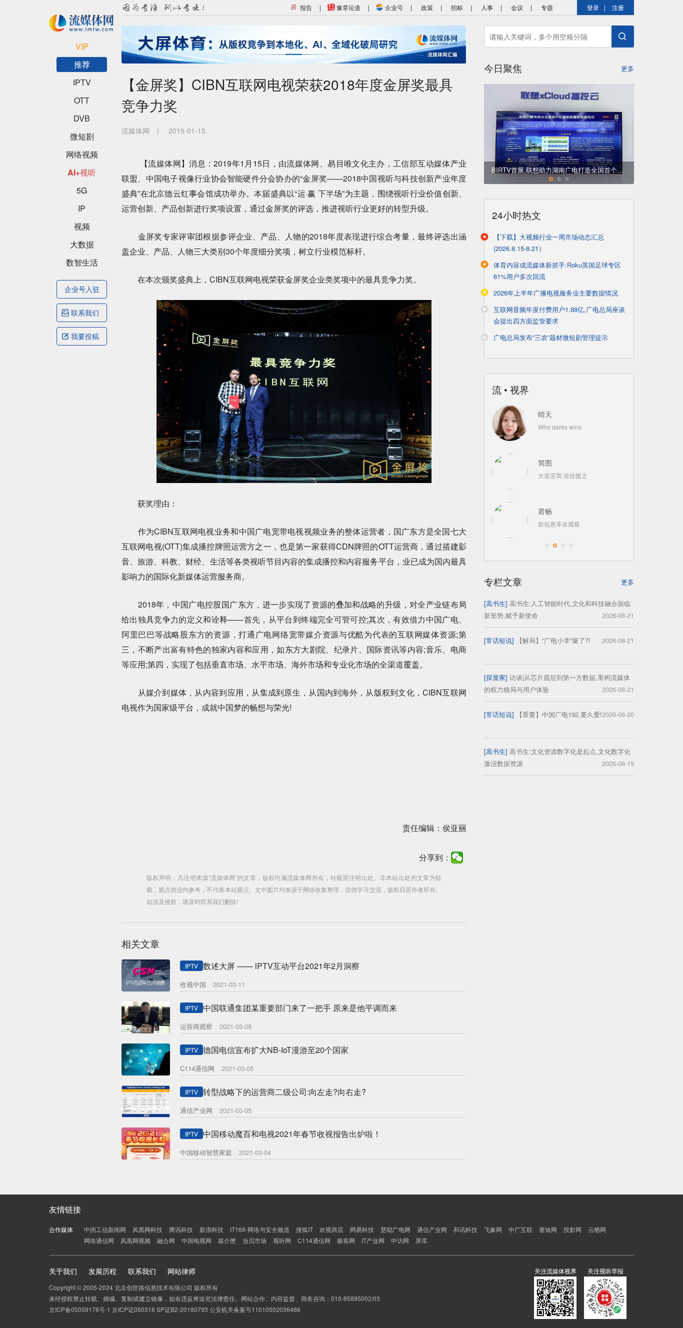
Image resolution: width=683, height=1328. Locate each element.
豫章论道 (347, 7)
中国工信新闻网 (105, 1229)
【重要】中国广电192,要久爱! (559, 714)
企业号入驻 (82, 289)
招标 (457, 7)
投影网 (573, 1229)
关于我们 (63, 1271)
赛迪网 (548, 1229)
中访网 (400, 1240)
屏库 (422, 1240)
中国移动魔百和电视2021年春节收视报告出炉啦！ (292, 1134)
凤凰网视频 (135, 1240)
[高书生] (496, 603)
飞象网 (493, 1229)
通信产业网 (432, 1229)
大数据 (82, 244)
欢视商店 (332, 1229)
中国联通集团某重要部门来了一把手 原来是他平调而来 (300, 1008)
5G (81, 190)
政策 (427, 7)
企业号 (393, 7)
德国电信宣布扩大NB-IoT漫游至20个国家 (275, 1050)
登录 (593, 7)
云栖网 (597, 1229)
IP (82, 208)
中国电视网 (197, 1240)
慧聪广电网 (395, 1229)
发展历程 (102, 1271)
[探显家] (496, 677)
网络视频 (82, 154)
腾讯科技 (181, 1229)
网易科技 (362, 1229)
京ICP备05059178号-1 (79, 1309)
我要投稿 (85, 336)
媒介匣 (227, 1240)
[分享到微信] (457, 858)
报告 (305, 7)
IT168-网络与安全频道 (260, 1229)
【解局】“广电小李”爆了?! (553, 640)
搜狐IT (304, 1229)
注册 (618, 7)
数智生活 (82, 262)
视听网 (282, 1240)
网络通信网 (99, 1240)
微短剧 (82, 136)
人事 (487, 7)
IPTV (82, 82)
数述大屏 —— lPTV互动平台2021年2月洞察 (281, 966)
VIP (82, 46)
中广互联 (520, 1229)
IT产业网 (373, 1240)
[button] (551, 179)
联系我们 (85, 313)
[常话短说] (499, 640)
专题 (547, 7)
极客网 (346, 1240)
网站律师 (182, 1271)
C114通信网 (314, 1240)
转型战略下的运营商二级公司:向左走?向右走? (284, 1092)
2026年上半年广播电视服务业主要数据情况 (556, 293)
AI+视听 (82, 172)
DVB (82, 118)
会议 (517, 7)
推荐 (82, 64)
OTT (82, 100)
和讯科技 (466, 1229)
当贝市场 (254, 1240)
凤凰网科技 (147, 1229)
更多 (627, 68)
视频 (82, 226)
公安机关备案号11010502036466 (255, 1309)
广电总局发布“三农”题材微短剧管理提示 (551, 337)
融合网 (166, 1240)
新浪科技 (212, 1229)
